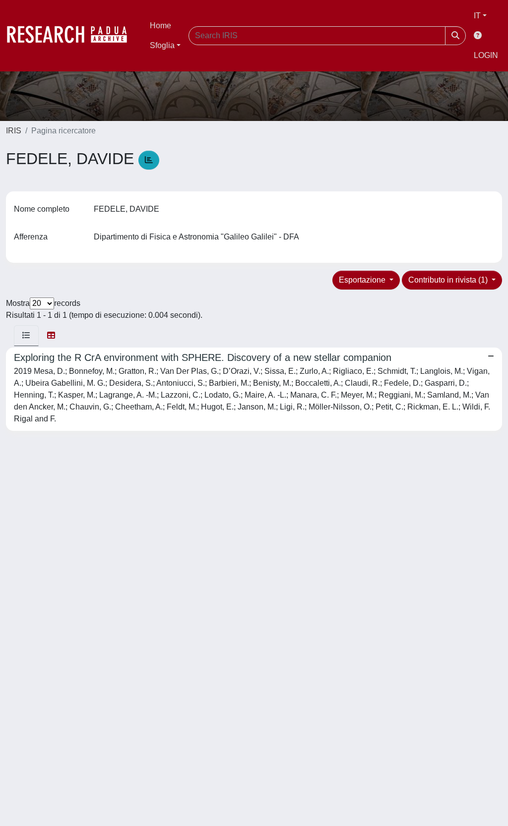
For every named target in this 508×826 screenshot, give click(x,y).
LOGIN (486, 55)
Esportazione (363, 280)
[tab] (26, 335)
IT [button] (477, 15)
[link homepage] (72, 35)
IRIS (13, 130)
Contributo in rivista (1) (449, 280)
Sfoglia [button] (162, 45)
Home (160, 25)
